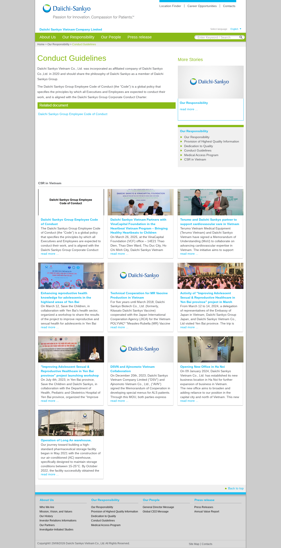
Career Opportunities (202, 6)
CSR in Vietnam (195, 159)
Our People (111, 37)
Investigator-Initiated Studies (56, 529)
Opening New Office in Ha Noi (202, 366)
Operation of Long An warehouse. (66, 440)
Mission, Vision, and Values (56, 511)
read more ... (189, 109)
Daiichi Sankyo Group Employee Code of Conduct (72, 114)
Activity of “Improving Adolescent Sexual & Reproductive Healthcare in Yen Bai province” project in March (207, 297)
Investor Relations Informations (58, 520)
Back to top (236, 488)
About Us (48, 37)
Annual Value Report (206, 511)
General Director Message (158, 507)
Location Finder (170, 6)
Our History (46, 516)
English (234, 29)
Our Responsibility (78, 37)
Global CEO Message (156, 511)
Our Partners (47, 525)
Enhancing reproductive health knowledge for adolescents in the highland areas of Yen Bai (66, 297)
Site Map (194, 544)
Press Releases (203, 507)
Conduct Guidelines (197, 150)
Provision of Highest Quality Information (211, 141)
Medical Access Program (201, 155)
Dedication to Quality (198, 146)
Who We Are (47, 507)
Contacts (229, 6)
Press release (140, 37)
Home (41, 44)
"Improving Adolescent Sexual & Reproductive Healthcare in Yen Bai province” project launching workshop (70, 371)
